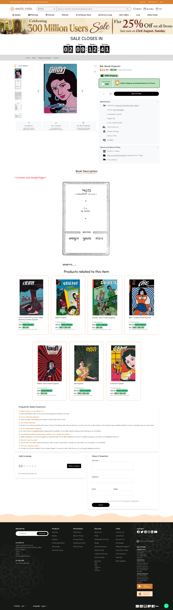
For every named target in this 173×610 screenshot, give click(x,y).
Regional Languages (44, 58)
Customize (120, 536)
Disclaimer (77, 532)
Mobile (115, 489)
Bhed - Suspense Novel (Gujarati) (140, 317)
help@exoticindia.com (112, 437)
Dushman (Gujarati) (117, 383)
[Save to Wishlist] (95, 67)
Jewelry (55, 539)
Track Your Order (122, 550)
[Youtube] (155, 532)
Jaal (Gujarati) (78, 383)
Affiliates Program (122, 546)
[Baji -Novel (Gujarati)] (18, 73)
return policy (150, 425)
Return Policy (78, 536)
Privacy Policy (135, 501)
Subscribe (42, 533)
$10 (107, 84)
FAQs (96, 536)
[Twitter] (141, 532)
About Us (97, 532)
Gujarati (56, 58)
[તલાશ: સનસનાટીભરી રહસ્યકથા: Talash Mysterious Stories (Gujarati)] (31, 315)
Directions (139, 557)
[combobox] (90, 9)
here (65, 442)
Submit (100, 505)
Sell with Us (120, 539)
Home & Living (57, 550)
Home (28, 58)
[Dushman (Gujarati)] (123, 381)
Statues (55, 532)
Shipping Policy (79, 543)
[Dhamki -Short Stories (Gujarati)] (49, 381)
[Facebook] (138, 532)
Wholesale (120, 543)
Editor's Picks (99, 557)
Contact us (152, 2)
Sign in (142, 2)
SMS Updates (121, 561)
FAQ (161, 2)
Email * (94, 489)
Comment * (96, 460)
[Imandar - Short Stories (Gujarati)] (105, 315)
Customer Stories (100, 554)
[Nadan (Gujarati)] (68, 315)
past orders (80, 442)
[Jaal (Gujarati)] (86, 381)
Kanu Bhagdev (118, 110)
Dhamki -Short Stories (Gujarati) (48, 383)
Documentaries (100, 546)
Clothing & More (58, 543)
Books (34, 58)
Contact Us (120, 532)
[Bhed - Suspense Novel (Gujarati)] (141, 315)
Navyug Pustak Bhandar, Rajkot (127, 105)
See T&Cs (32, 129)
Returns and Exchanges (116, 155)
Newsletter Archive (101, 539)
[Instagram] (149, 532)
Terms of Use (125, 501)
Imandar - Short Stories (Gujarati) (103, 318)
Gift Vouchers (121, 554)
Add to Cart (136, 94)
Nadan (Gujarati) (61, 317)
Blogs (96, 543)
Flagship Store (141, 549)
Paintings (55, 546)
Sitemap (119, 557)
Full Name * (95, 477)
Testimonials (99, 550)
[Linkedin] (152, 532)
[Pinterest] (145, 532)
